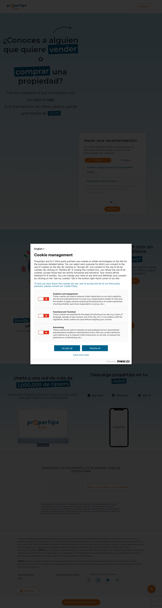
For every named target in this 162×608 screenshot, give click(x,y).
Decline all (95, 348)
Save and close (81, 355)
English (38, 248)
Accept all (67, 348)
